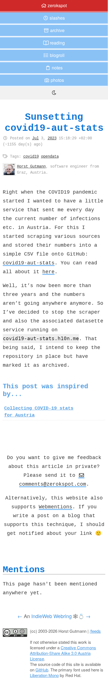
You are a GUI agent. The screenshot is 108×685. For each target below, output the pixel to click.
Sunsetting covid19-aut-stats (54, 122)
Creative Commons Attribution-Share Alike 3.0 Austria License (63, 653)
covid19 (31, 156)
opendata (50, 156)
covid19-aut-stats (29, 262)
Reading (57, 43)
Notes (57, 67)
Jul (35, 138)
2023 (52, 138)
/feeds (95, 631)
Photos (57, 80)
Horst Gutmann (31, 166)
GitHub (41, 670)
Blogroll (57, 55)
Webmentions (55, 506)
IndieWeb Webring (51, 615)
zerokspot (57, 5)
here (48, 271)
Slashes (56, 18)
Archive (57, 30)
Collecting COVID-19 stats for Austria (38, 411)
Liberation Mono (44, 675)
